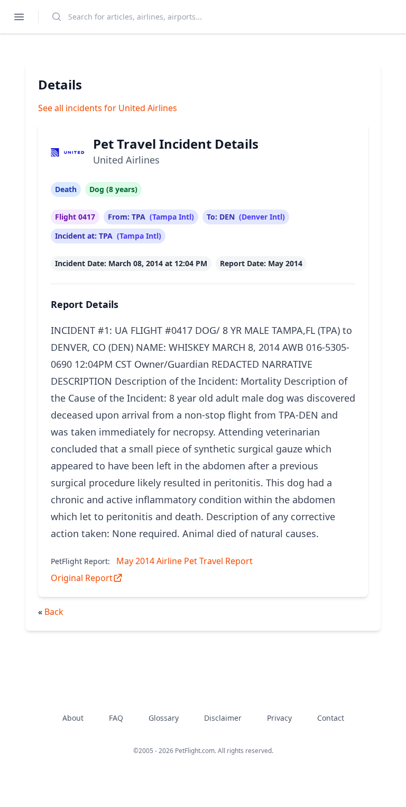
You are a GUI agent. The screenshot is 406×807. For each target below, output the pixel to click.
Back (53, 612)
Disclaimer (223, 718)
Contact (330, 718)
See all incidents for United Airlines (107, 108)
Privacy (279, 718)
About (73, 718)
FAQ (116, 718)
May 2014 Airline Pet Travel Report (184, 561)
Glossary (164, 718)
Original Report (82, 578)
